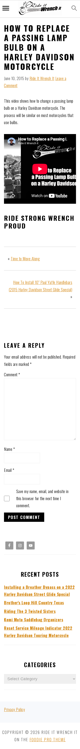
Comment (12, 374)
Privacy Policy (14, 709)
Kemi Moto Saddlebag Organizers (33, 619)
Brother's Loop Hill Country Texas (34, 602)
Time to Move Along (25, 258)
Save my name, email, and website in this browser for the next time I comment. (42, 498)
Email (9, 470)
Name (9, 449)
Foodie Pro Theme (48, 739)
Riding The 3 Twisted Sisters (30, 611)
